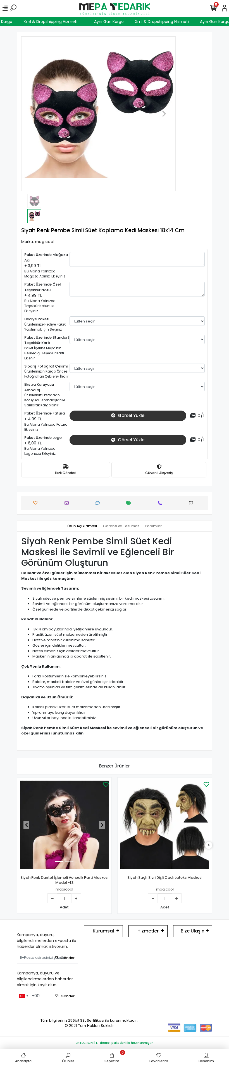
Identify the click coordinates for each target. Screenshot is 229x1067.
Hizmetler (148, 931)
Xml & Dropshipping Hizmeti (57, 21)
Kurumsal (103, 931)
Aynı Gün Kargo (115, 21)
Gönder (68, 957)
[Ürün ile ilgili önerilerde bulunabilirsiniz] (192, 503)
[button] (32, 113)
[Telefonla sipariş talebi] (161, 503)
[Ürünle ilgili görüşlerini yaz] (99, 503)
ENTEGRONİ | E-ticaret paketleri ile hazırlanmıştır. (115, 1042)
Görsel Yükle (130, 415)
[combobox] (23, 996)
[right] (209, 845)
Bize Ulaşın (192, 931)
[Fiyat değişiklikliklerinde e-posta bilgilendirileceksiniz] (130, 503)
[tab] (82, 526)
